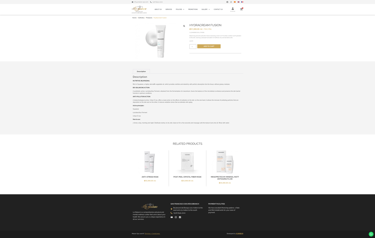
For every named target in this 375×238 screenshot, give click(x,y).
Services (169, 9)
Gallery (205, 9)
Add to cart (209, 46)
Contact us (218, 9)
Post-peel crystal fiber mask (187, 177)
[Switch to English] (239, 2)
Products (149, 18)
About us (158, 9)
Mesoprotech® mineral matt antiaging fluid (225, 178)
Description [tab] (141, 71)
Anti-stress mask (150, 177)
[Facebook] (227, 2)
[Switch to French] (243, 2)
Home (134, 18)
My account (232, 11)
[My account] (233, 8)
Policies (179, 9)
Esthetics (141, 18)
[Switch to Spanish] (236, 2)
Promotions (193, 9)
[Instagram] (231, 2)
